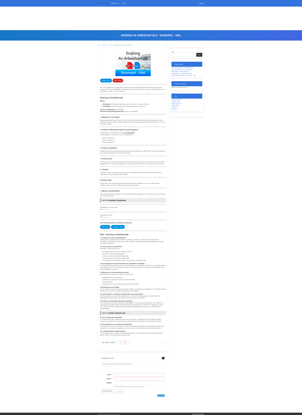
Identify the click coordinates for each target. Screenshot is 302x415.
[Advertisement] (151, 18)
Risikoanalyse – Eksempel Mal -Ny (181, 73)
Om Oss (104, 414)
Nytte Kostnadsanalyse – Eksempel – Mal (183, 75)
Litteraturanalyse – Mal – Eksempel (181, 69)
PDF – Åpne (117, 80)
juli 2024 (174, 107)
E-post (109, 378)
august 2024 (175, 105)
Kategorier (104, 45)
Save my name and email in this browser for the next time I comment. (130, 386)
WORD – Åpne (106, 80)
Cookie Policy (117, 414)
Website (109, 383)
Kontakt (100, 414)
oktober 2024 (175, 101)
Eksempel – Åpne (118, 227)
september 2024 (176, 103)
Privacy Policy (110, 414)
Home (99, 45)
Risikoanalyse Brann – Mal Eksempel (182, 67)
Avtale (110, 45)
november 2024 (176, 99)
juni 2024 (174, 109)
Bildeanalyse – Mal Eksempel (180, 71)
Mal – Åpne (105, 227)
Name (109, 374)
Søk (172, 52)
